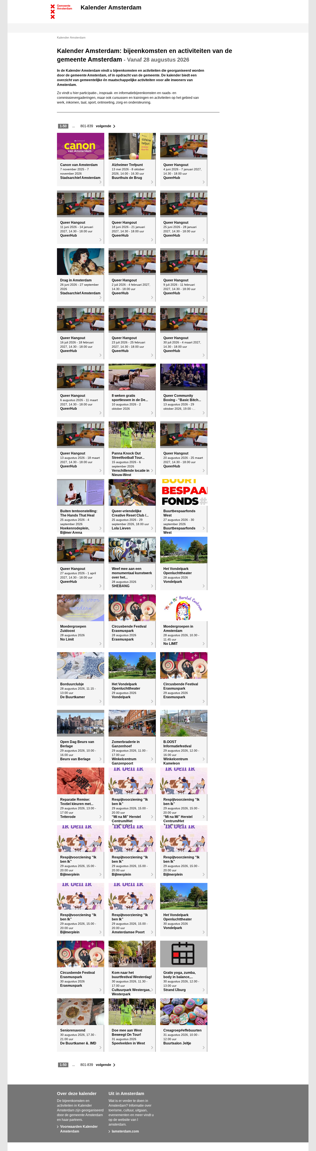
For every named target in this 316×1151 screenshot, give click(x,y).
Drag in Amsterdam (76, 280)
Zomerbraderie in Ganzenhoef (126, 744)
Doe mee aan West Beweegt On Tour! (127, 1032)
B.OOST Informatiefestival (177, 744)
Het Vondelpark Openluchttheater (177, 571)
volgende (105, 126)
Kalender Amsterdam (111, 7)
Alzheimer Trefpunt (127, 165)
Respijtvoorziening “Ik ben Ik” (130, 802)
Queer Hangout (175, 165)
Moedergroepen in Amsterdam (178, 629)
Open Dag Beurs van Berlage (77, 744)
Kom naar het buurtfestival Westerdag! (132, 975)
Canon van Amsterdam (79, 165)
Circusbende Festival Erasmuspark (129, 629)
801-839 (87, 126)
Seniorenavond (72, 1030)
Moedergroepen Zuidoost (73, 629)
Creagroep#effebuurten (182, 1030)
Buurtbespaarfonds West (179, 513)
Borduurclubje (72, 684)
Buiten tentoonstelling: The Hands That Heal (78, 513)
